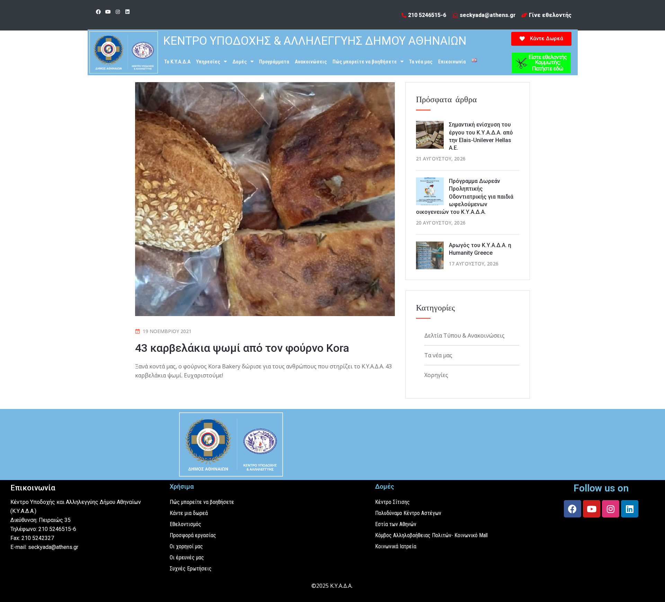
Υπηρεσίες (208, 62)
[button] (541, 39)
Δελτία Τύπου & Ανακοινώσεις (464, 335)
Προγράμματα (274, 62)
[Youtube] (108, 12)
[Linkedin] (127, 12)
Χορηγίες (436, 375)
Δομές (239, 62)
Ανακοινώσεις (311, 62)
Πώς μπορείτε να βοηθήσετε (364, 62)
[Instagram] (118, 12)
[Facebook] (98, 12)
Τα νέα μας (421, 62)
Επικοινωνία (452, 62)
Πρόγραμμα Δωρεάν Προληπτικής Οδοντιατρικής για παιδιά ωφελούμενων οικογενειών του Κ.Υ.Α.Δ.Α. (464, 197)
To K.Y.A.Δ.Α (177, 62)
